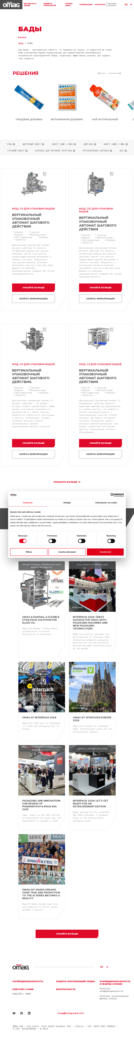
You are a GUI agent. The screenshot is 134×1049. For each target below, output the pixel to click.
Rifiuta (29, 552)
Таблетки (20, 239)
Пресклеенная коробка (96, 150)
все (122, 150)
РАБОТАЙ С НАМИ (21, 994)
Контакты (100, 5)
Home (21, 43)
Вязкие (19, 232)
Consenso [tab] (27, 503)
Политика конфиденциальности (111, 989)
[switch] (52, 541)
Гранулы (34, 232)
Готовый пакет (15, 150)
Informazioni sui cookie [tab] (106, 503)
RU (126, 4)
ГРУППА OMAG (68, 4)
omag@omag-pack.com (70, 1013)
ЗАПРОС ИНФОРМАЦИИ (33, 298)
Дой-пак (88, 144)
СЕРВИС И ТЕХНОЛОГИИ (49, 4)
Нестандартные (23, 237)
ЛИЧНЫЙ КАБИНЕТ (112, 4)
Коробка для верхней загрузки (53, 150)
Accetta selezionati (67, 552)
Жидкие (19, 234)
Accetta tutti (105, 552)
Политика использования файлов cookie (114, 997)
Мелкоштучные (38, 234)
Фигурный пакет (32, 144)
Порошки (43, 237)
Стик (9, 144)
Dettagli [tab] (67, 503)
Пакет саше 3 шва (114, 144)
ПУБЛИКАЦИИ (85, 5)
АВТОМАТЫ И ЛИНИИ (30, 4)
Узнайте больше (33, 287)
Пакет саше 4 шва (62, 144)
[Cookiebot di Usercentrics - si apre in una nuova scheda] (112, 495)
